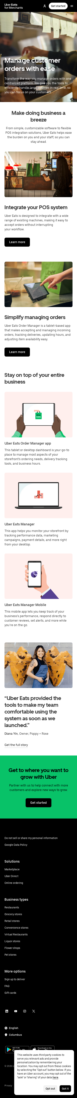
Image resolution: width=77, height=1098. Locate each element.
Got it (65, 1088)
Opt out (50, 1088)
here (55, 1077)
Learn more (17, 242)
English (13, 1028)
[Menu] (71, 6)
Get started (58, 6)
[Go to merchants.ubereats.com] (13, 6)
